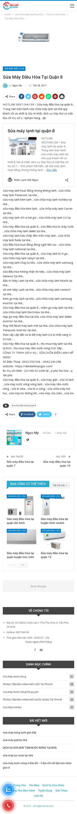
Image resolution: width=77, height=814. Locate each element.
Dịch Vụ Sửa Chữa (53, 785)
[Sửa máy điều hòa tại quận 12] (55, 539)
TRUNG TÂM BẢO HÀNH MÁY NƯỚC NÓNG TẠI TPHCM (32, 699)
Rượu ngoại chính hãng (39, 641)
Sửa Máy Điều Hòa (14, 68)
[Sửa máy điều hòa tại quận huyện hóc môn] (21, 539)
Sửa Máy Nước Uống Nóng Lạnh (20, 692)
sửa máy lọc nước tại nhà (18, 755)
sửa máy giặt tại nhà (15, 740)
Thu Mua (34, 785)
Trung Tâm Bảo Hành (22, 790)
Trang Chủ (19, 785)
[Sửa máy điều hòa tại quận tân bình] (21, 504)
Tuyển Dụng (45, 790)
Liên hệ (38, 795)
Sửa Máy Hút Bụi (12, 707)
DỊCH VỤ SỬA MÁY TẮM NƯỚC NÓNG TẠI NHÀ (30, 747)
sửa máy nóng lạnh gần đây (19, 732)
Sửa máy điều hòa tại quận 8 (24, 406)
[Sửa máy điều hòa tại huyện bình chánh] (55, 504)
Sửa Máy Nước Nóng (14, 676)
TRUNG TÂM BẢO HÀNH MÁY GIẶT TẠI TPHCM (28, 684)
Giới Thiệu (61, 790)
